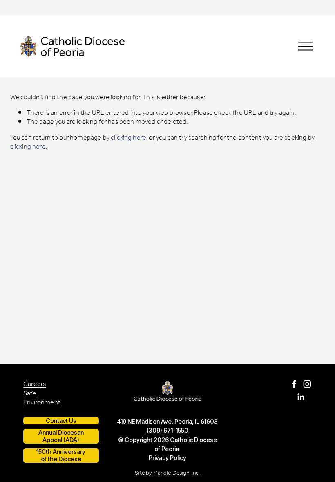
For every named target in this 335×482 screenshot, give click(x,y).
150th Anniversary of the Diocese (60, 455)
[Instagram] (307, 384)
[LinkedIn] (301, 397)
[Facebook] (294, 384)
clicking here (128, 138)
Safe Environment (41, 398)
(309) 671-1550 (167, 431)
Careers (34, 384)
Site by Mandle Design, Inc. (167, 473)
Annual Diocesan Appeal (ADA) (61, 436)
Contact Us (61, 420)
